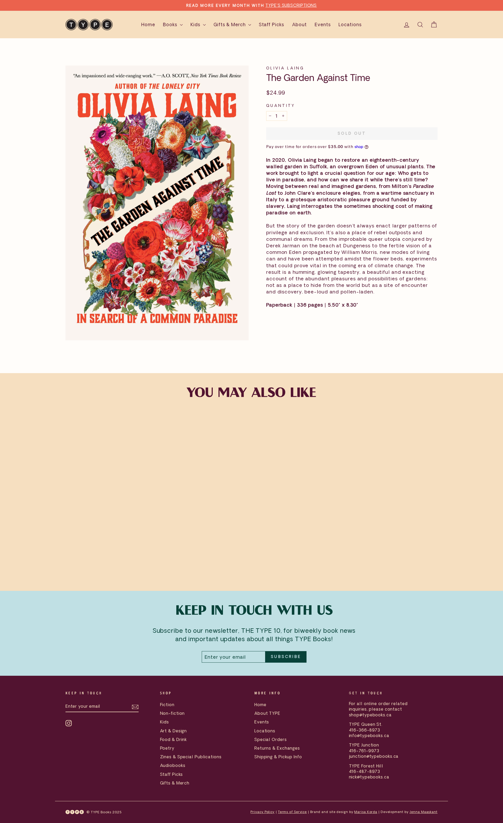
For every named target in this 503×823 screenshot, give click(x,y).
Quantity (280, 105)
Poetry (167, 748)
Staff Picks (271, 24)
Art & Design (173, 730)
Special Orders (270, 739)
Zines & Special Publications (191, 756)
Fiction (167, 704)
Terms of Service (292, 812)
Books (170, 24)
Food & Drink (173, 739)
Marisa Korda (365, 812)
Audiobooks (172, 765)
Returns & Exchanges (277, 748)
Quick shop (110, 540)
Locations (350, 24)
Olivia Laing (285, 68)
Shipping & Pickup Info (278, 756)
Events (323, 24)
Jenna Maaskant (423, 812)
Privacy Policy (262, 812)
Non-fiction (172, 713)
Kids (196, 24)
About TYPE (267, 713)
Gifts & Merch (230, 24)
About (299, 24)
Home (148, 24)
